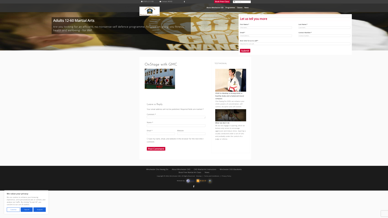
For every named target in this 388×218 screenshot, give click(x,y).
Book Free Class (222, 1)
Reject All (26, 210)
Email (150, 130)
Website (180, 130)
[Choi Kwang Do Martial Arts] (210, 181)
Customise (13, 210)
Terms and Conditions (211, 176)
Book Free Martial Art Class (190, 172)
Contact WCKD (167, 1)
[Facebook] (184, 2)
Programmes (230, 7)
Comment (151, 114)
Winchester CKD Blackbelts (231, 169)
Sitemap (199, 176)
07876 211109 (148, 1)
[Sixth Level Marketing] (190, 181)
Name (150, 122)
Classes (239, 7)
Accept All (39, 210)
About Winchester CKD (215, 7)
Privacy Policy (226, 176)
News (246, 7)
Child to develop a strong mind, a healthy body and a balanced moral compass (229, 96)
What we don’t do (222, 123)
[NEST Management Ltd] (201, 181)
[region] (26, 202)
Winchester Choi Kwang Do (157, 169)
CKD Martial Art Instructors (205, 169)
